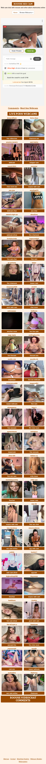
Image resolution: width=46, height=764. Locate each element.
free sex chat (34, 524)
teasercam (12, 452)
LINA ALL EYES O (12, 624)
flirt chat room (34, 428)
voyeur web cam (34, 187)
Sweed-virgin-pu (12, 214)
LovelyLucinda (12, 238)
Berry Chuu (34, 118)
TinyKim (34, 600)
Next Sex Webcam (29, 108)
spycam (34, 572)
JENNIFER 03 (34, 359)
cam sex (12, 669)
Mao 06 (34, 504)
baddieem (12, 600)
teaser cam (34, 283)
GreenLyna (12, 504)
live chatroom (34, 235)
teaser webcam (11, 404)
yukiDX (11, 552)
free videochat (12, 138)
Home (15, 12)
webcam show (12, 235)
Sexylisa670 (34, 190)
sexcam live (12, 645)
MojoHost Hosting (23, 759)
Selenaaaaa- (11, 311)
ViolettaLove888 (11, 383)
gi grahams (12, 263)
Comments (13, 108)
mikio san (34, 480)
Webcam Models (36, 759)
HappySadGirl (34, 238)
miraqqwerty (11, 407)
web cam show (12, 572)
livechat (12, 500)
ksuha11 (34, 552)
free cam (34, 259)
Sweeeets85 (12, 648)
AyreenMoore (12, 431)
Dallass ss (34, 456)
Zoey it (34, 407)
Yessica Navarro (12, 142)
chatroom (34, 693)
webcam (12, 162)
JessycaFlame (12, 118)
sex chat (34, 211)
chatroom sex (34, 138)
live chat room (34, 645)
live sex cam (11, 476)
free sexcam (11, 428)
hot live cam (34, 331)
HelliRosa (34, 311)
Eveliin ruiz (12, 359)
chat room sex (12, 187)
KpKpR (34, 263)
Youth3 (34, 287)
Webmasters (23, 761)
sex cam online (11, 548)
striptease (12, 380)
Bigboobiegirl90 (12, 576)
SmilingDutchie (34, 335)
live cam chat (12, 259)
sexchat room (12, 331)
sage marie (12, 335)
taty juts (12, 190)
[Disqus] (23, 730)
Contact (13, 759)
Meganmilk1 (34, 383)
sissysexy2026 (12, 287)
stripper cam (34, 162)
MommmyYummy (12, 480)
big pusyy (34, 576)
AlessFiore (34, 214)
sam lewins (34, 142)
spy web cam (34, 548)
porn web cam (12, 307)
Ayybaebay (12, 673)
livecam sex (34, 355)
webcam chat (12, 211)
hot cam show (12, 621)
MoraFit (34, 648)
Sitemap (6, 759)
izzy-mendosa (12, 528)
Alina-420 (12, 456)
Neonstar (34, 166)
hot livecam (12, 355)
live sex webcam (34, 380)
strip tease (34, 476)
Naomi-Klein (12, 166)
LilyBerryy (34, 673)
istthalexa (34, 431)
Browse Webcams (26, 12)
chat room (34, 307)
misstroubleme (34, 528)
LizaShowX (34, 624)
